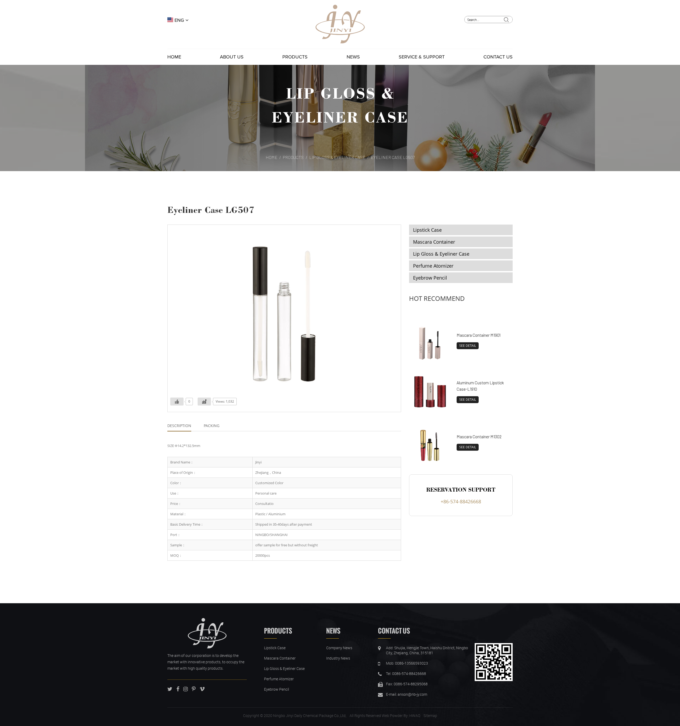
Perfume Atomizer (433, 266)
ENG (179, 20)
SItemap (430, 715)
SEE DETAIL (467, 345)
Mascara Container (434, 242)
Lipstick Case (427, 230)
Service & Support (422, 57)
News (353, 57)
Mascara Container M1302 (479, 436)
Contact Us (498, 57)
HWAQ (414, 715)
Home (174, 57)
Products (295, 57)
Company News (339, 647)
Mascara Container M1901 (478, 334)
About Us (232, 57)
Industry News (338, 658)
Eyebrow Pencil (430, 278)
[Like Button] (177, 402)
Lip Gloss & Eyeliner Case (337, 157)
